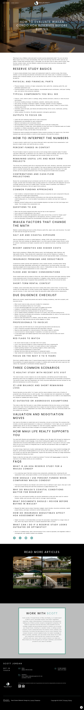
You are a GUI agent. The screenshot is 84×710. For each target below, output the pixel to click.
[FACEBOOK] (4, 704)
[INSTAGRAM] (8, 704)
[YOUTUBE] (15, 704)
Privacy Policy (67, 700)
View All (42, 594)
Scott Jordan (56, 457)
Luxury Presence (35, 700)
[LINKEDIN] (11, 704)
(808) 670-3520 (62, 669)
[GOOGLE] (18, 704)
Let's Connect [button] (42, 648)
